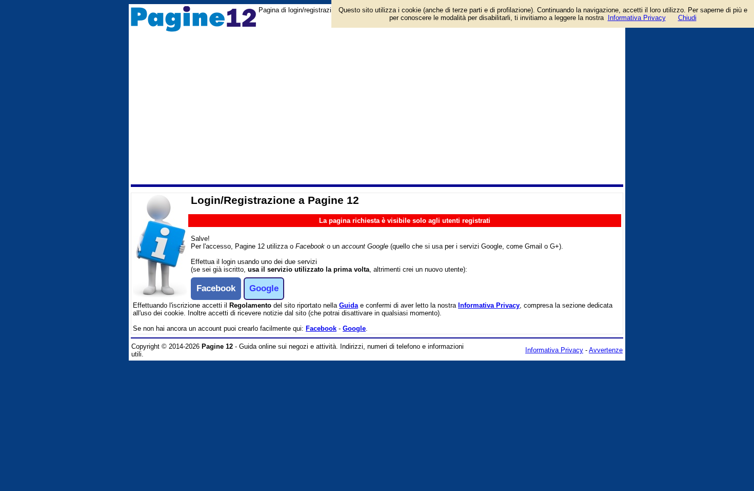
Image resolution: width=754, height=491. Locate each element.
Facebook (321, 328)
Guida (348, 305)
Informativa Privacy (489, 305)
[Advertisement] (377, 107)
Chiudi (687, 18)
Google (354, 328)
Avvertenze (606, 350)
